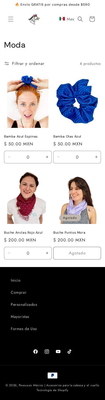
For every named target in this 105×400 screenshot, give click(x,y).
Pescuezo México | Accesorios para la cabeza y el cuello (59, 385)
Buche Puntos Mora (69, 233)
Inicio (16, 280)
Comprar (18, 292)
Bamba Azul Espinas (21, 137)
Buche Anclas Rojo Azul (23, 233)
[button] (11, 19)
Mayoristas (20, 316)
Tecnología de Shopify (52, 390)
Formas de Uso (24, 328)
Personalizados (24, 304)
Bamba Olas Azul (67, 137)
